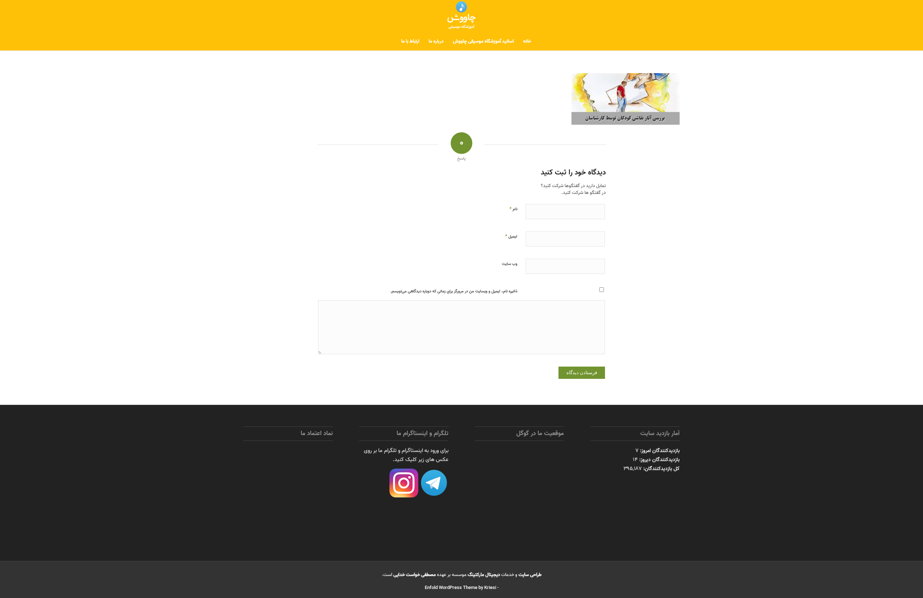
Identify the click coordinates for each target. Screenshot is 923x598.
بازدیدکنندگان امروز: (659, 451)
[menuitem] (527, 41)
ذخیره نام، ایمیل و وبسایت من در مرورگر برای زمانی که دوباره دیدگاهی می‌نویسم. (453, 291)
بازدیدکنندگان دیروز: (659, 460)
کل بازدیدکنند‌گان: (661, 469)
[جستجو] (392, 41)
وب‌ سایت (509, 264)
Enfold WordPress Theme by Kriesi (460, 588)
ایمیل (511, 236)
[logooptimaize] (461, 16)
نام (513, 208)
